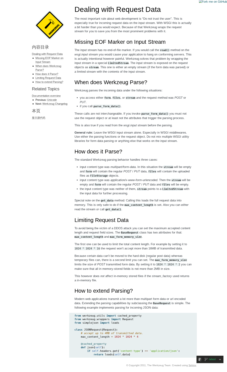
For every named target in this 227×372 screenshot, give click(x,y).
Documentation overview (46, 95)
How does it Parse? (46, 73)
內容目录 (40, 47)
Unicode (52, 99)
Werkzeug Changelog (54, 103)
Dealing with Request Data (47, 53)
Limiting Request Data (48, 77)
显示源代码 (38, 117)
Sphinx (192, 365)
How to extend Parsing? (49, 81)
